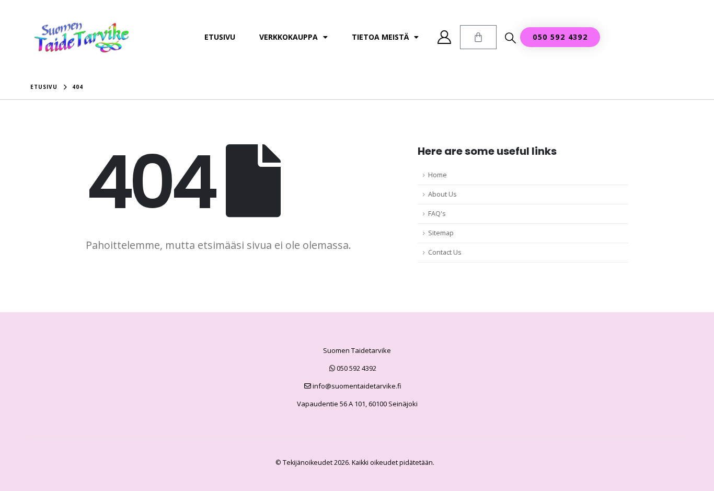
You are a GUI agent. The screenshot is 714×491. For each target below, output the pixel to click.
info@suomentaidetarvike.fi (356, 386)
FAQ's (437, 213)
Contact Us (445, 252)
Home (437, 174)
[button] (510, 37)
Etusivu (219, 37)
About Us (442, 194)
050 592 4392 (355, 368)
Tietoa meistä (380, 37)
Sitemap (441, 233)
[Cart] (478, 37)
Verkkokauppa (288, 37)
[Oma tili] (444, 37)
